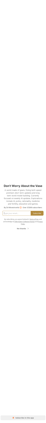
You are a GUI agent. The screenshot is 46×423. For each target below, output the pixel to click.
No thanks (21, 228)
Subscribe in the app (24, 418)
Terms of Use (34, 219)
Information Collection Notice (25, 221)
